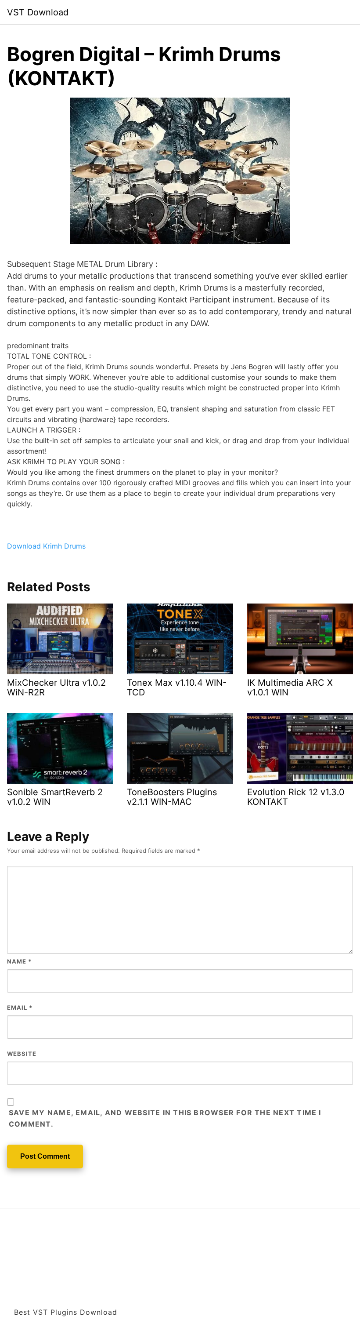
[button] (46, 546)
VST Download (37, 12)
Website (21, 1053)
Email (19, 1007)
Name (19, 961)
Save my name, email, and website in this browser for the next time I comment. (165, 1118)
